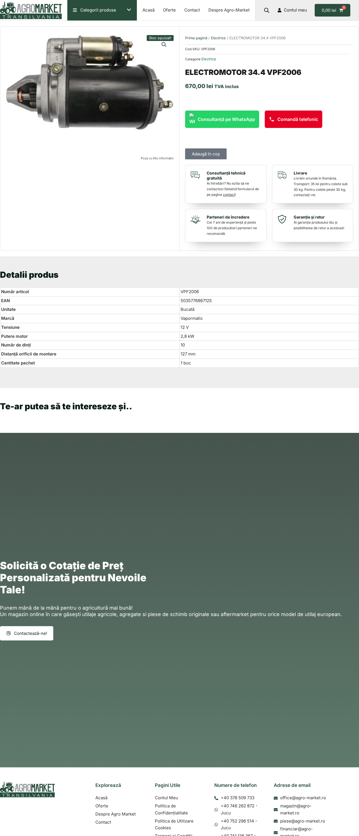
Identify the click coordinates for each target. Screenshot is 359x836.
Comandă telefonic (297, 119)
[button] (164, 45)
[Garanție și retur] (283, 219)
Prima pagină (196, 38)
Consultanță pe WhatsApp (226, 119)
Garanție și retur (309, 217)
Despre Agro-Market (229, 10)
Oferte (169, 10)
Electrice (218, 38)
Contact (192, 10)
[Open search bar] (267, 10)
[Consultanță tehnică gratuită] (196, 175)
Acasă (148, 10)
